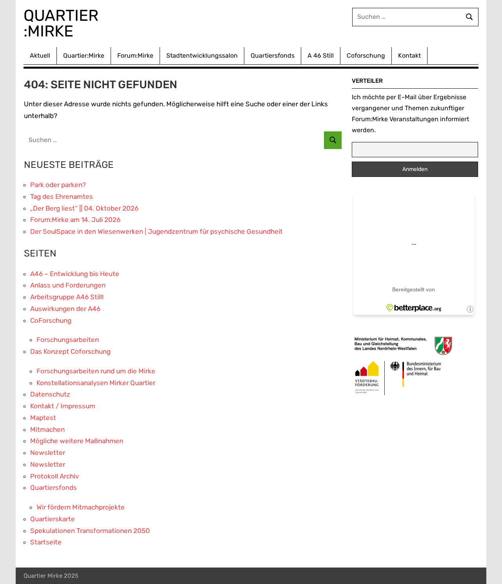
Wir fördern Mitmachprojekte (80, 507)
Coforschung (366, 55)
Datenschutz (50, 394)
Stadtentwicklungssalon (202, 55)
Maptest (43, 418)
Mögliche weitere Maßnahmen (76, 441)
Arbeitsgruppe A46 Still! (67, 297)
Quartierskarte (52, 519)
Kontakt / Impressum (62, 406)
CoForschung (50, 320)
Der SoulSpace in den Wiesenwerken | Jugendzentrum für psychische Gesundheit (156, 231)
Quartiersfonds (273, 55)
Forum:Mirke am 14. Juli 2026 (75, 220)
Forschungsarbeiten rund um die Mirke (95, 371)
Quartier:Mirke (83, 55)
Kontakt (409, 55)
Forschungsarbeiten (67, 340)
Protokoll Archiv (54, 476)
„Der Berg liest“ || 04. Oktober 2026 (84, 208)
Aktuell (40, 55)
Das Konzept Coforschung (70, 351)
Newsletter (47, 453)
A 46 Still (320, 55)
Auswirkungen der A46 (65, 309)
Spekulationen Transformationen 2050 (90, 531)
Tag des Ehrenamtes (61, 196)
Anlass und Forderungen (67, 285)
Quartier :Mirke (63, 23)
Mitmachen (47, 429)
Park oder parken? (58, 185)
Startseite (46, 542)
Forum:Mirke (135, 55)
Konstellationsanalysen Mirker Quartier (95, 383)
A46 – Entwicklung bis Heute (74, 274)
